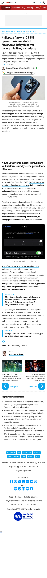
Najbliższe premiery (23, 470)
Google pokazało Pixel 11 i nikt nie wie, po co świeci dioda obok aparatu (24, 334)
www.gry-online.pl (8, 31)
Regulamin (18, 497)
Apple (4, 346)
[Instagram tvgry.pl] (23, 488)
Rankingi (30, 8)
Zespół (13, 504)
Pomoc (33, 504)
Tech (23, 456)
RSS (37, 456)
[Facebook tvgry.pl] (31, 488)
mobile (24, 346)
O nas (11, 497)
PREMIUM (6, 8)
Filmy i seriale (13, 456)
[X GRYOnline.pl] (19, 481)
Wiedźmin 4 (33, 466)
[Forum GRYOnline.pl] (35, 481)
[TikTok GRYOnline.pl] (23, 481)
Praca (20, 504)
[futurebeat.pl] (7, 64)
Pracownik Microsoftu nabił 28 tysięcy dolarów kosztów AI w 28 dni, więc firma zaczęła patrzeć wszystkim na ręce (23, 419)
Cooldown (27, 453)
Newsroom (16, 8)
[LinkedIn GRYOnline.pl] (31, 481)
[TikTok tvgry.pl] (19, 488)
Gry (23, 8)
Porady (37, 453)
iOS (9, 346)
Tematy (31, 456)
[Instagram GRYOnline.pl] (15, 481)
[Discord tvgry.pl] (27, 488)
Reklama (39, 501)
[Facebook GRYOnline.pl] (11, 481)
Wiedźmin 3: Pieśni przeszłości (13, 463)
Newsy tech (31, 31)
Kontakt (26, 504)
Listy (38, 8)
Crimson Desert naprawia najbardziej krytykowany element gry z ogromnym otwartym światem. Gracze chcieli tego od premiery (24, 404)
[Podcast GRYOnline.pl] (27, 481)
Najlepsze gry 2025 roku (18, 466)
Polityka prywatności (12, 501)
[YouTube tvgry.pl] (15, 488)
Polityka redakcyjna (31, 497)
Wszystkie (11, 453)
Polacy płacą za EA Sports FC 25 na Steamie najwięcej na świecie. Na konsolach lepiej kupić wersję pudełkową (12, 375)
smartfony (16, 346)
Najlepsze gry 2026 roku (36, 463)
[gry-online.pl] (11, 3)
